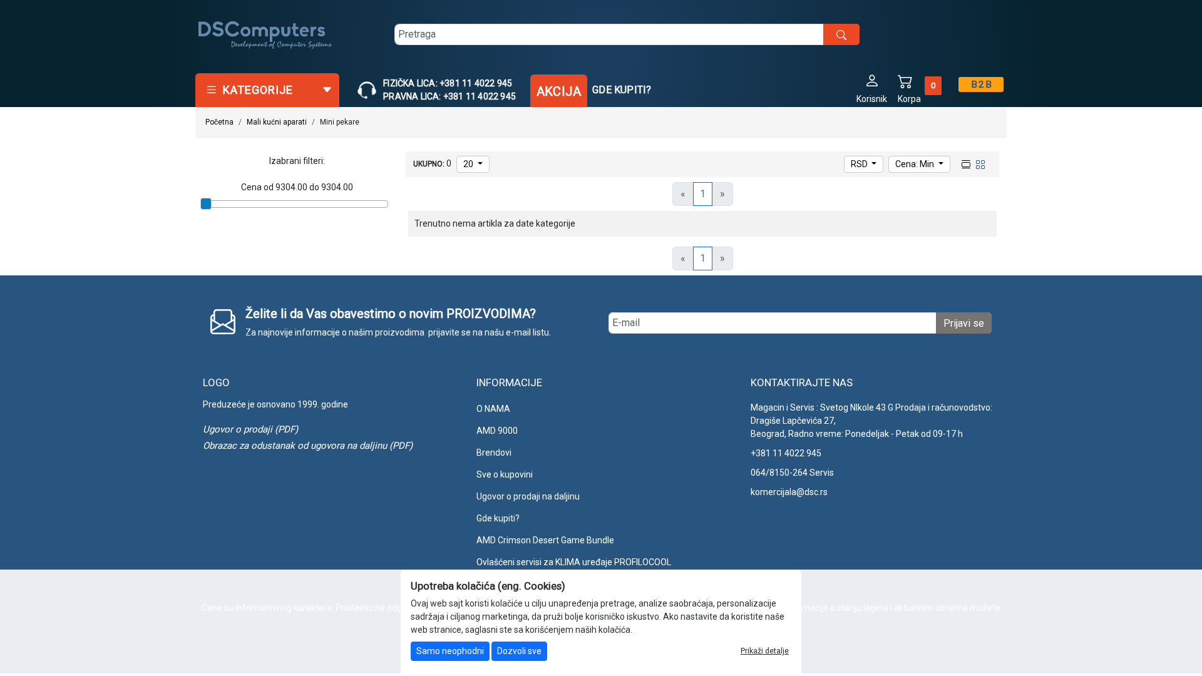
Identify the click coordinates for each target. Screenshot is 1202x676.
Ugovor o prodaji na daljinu (528, 496)
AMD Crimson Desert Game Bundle (545, 540)
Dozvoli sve (519, 651)
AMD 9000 (497, 431)
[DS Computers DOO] (265, 34)
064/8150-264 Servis (792, 473)
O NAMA (493, 409)
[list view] (964, 163)
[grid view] (979, 163)
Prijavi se (963, 323)
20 (469, 164)
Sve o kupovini (504, 474)
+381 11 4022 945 (786, 453)
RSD (860, 164)
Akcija (559, 91)
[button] (871, 88)
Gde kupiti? (621, 90)
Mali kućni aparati (277, 122)
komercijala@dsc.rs (789, 492)
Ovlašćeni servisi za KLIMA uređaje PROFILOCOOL (573, 562)
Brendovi (493, 453)
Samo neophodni (450, 651)
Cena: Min (915, 164)
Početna (219, 122)
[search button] (841, 34)
